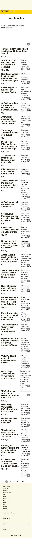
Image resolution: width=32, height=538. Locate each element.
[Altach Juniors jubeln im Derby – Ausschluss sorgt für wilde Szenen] (26, 260)
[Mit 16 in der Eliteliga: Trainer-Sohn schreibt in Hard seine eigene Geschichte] (26, 146)
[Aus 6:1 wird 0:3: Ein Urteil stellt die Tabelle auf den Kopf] (26, 65)
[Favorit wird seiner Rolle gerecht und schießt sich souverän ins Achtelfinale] (26, 317)
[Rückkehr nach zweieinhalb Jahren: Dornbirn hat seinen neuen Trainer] (26, 468)
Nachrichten (7, 486)
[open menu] (30, 11)
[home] (16, 12)
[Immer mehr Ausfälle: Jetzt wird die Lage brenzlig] (26, 232)
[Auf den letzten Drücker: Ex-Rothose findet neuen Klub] (26, 158)
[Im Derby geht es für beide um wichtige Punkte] (26, 93)
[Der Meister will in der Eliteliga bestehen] (26, 422)
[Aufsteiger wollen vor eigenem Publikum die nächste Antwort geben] (26, 107)
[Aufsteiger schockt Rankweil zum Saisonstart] (26, 206)
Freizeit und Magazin (9, 513)
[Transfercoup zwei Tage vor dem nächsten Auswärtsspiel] (26, 327)
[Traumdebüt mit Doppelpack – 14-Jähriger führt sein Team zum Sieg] (16, 36)
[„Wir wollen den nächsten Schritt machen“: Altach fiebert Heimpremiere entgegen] (26, 121)
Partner (5, 529)
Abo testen (5, 11)
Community (6, 518)
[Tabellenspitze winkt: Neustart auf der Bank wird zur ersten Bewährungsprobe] (26, 436)
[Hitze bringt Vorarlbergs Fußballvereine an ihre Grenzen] (26, 409)
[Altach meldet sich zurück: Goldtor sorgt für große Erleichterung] (26, 276)
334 (23, 481)
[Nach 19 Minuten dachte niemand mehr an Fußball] (26, 289)
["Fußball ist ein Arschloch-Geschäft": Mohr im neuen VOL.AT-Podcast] (26, 393)
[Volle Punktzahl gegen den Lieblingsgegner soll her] (26, 362)
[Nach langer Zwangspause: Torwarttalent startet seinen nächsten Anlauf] (25, 379)
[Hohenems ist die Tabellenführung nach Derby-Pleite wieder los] (26, 244)
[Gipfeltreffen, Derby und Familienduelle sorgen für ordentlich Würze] (26, 345)
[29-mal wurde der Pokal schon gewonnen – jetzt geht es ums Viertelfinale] (26, 189)
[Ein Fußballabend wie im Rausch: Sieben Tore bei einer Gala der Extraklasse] (26, 303)
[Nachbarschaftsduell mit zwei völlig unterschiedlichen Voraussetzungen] (26, 79)
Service (5, 524)
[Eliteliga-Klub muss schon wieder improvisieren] (26, 172)
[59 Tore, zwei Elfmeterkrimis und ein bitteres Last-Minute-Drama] (26, 450)
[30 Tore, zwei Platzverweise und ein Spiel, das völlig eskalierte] (26, 218)
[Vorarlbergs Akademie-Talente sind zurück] (26, 133)
